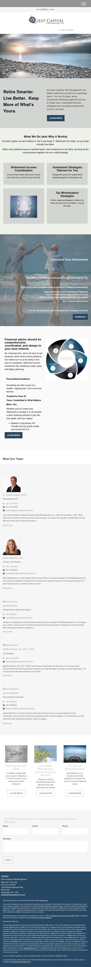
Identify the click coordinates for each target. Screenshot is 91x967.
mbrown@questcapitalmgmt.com (19, 661)
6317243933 (11, 614)
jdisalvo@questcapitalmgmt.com (19, 510)
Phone (65, 826)
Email (34, 826)
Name (5, 826)
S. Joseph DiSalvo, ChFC (15, 495)
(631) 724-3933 (12, 658)
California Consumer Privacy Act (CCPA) (62, 916)
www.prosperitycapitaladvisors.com (20, 962)
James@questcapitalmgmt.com (19, 617)
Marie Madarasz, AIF (13, 558)
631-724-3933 (67, 30)
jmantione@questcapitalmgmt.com (20, 708)
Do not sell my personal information (41, 917)
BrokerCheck (44, 900)
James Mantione (10, 693)
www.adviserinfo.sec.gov (30, 948)
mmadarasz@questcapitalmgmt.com (21, 573)
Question (7, 838)
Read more (7, 525)
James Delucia (10, 606)
